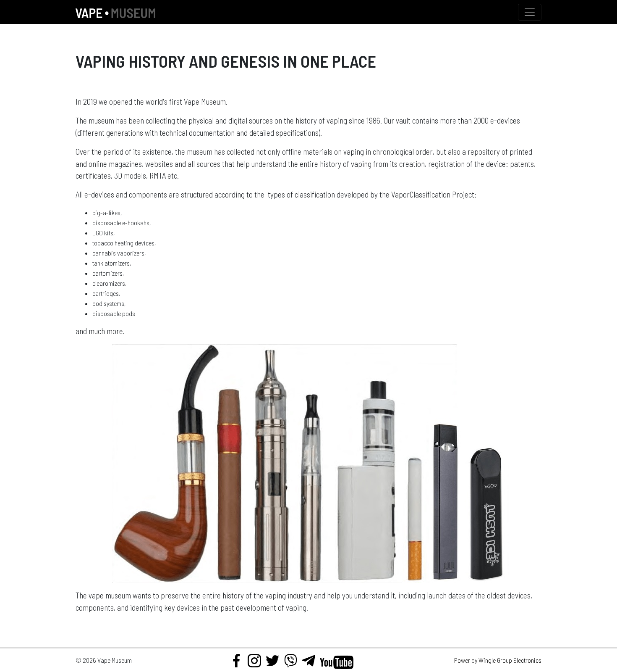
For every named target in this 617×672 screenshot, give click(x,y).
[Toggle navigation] (529, 12)
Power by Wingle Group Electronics (497, 660)
